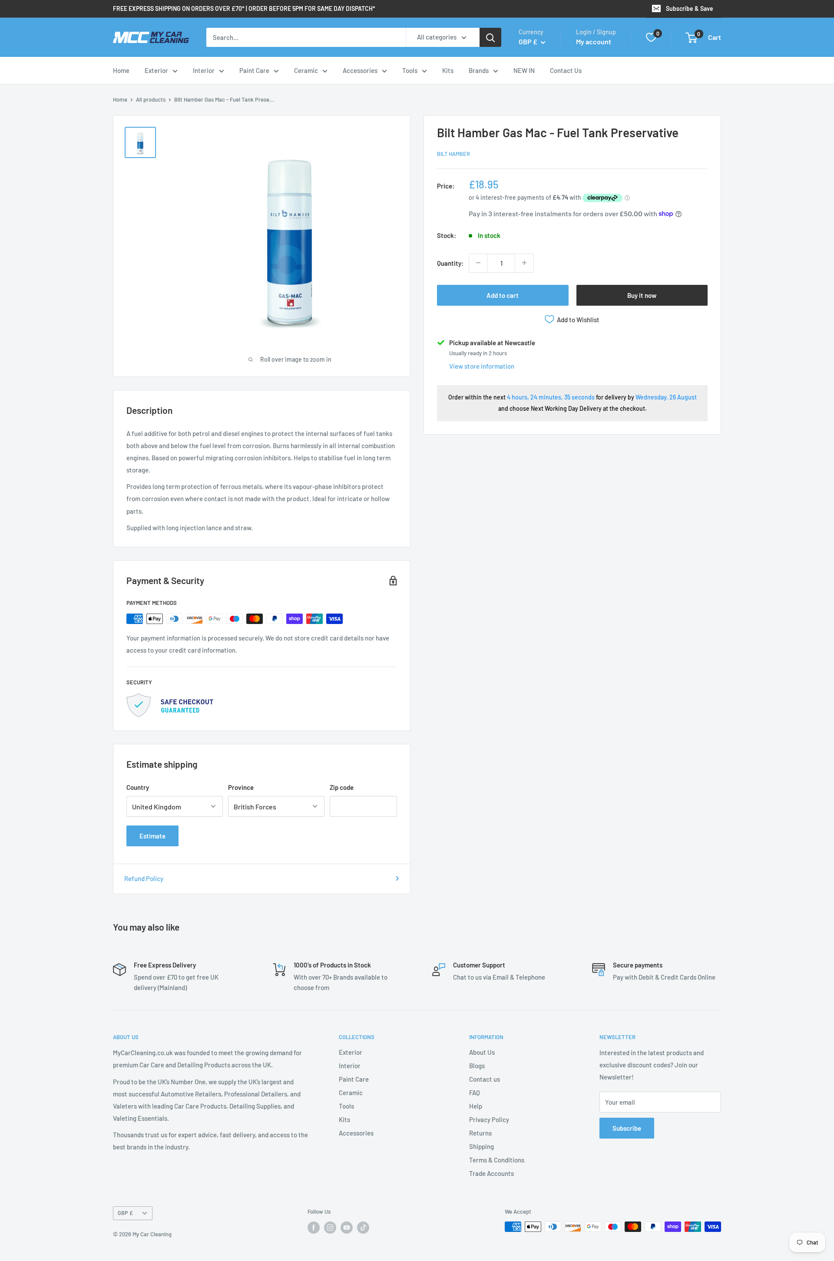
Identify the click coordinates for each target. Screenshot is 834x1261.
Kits (447, 70)
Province (241, 787)
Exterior (156, 70)
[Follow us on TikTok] (363, 1227)
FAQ (474, 1092)
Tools (409, 70)
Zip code (342, 787)
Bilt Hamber (453, 153)
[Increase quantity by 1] (524, 263)
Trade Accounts (491, 1173)
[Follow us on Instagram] (330, 1227)
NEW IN (524, 70)
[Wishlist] (651, 37)
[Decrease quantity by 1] (478, 263)
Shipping (481, 1146)
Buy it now (641, 295)
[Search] (490, 37)
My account (593, 41)
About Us (482, 1052)
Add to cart (502, 295)
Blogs (477, 1066)
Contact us (484, 1079)
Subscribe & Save (689, 8)
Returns (480, 1133)
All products (150, 99)
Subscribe (626, 1128)
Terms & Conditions (496, 1160)
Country (137, 787)
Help (475, 1106)
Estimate (152, 836)
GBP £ (125, 1212)
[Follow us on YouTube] (347, 1227)
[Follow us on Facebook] (314, 1227)
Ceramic (306, 70)
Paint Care (254, 70)
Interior (204, 70)
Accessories (360, 70)
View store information (481, 366)
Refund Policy (143, 878)
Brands (479, 70)
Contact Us (566, 70)
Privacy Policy (489, 1119)
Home (121, 70)
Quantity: (450, 263)
